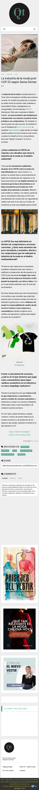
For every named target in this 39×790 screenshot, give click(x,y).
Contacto (22, 770)
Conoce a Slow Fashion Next (19, 435)
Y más (23, 788)
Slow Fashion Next (24, 127)
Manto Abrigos (33, 441)
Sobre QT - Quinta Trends (28, 767)
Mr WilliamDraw (19, 365)
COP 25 (28, 109)
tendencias (9, 74)
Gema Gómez (14, 130)
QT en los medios (8, 770)
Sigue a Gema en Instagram (19, 432)
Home (2, 74)
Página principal (7, 767)
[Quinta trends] (19, 24)
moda (16, 74)
